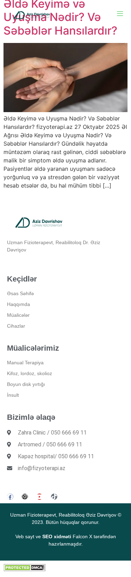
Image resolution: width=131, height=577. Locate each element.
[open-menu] (120, 14)
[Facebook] (10, 497)
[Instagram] (25, 497)
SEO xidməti (56, 536)
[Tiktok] (54, 497)
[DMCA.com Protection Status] (24, 569)
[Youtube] (39, 497)
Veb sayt (24, 536)
